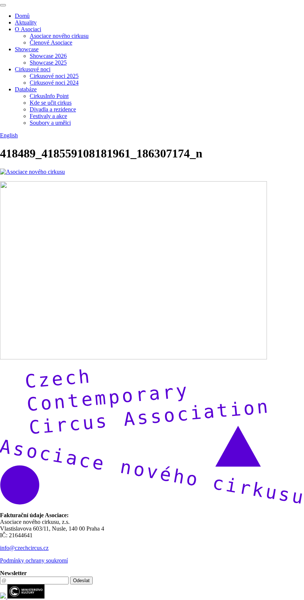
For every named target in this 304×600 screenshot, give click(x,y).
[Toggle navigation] (3, 5)
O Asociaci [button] (28, 29)
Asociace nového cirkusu (59, 36)
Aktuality (26, 22)
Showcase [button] (27, 49)
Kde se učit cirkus (51, 103)
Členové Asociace (51, 42)
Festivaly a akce (48, 116)
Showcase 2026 (48, 56)
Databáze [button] (26, 89)
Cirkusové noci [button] (32, 69)
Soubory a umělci (50, 123)
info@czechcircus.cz (24, 548)
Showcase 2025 (48, 62)
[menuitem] (159, 16)
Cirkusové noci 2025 (54, 76)
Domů (22, 16)
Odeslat (81, 580)
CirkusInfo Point (49, 96)
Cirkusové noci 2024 (54, 82)
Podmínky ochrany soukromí (34, 560)
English (9, 135)
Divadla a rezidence (53, 109)
